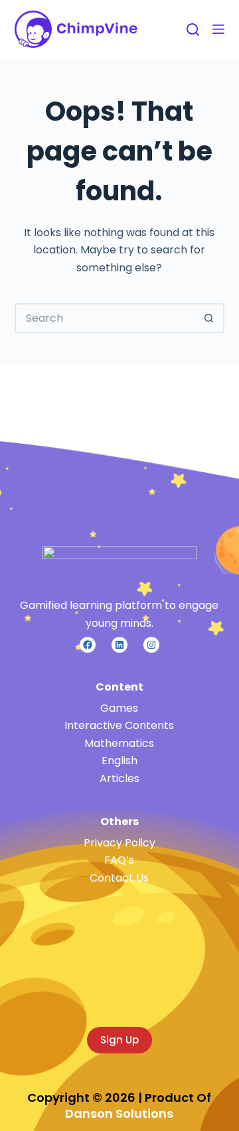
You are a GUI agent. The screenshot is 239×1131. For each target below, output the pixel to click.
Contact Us (119, 878)
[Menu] (218, 29)
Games (119, 708)
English (119, 760)
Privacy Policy (119, 842)
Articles (119, 778)
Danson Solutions (119, 1113)
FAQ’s (119, 860)
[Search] (193, 29)
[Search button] (209, 318)
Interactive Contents (119, 725)
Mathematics (119, 743)
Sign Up (119, 1040)
